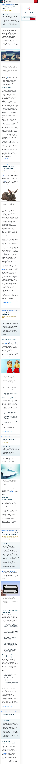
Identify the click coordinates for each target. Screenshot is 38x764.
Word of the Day (28, 10)
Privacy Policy (4, 158)
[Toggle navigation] (1, 1)
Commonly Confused (10, 4)
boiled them (8, 297)
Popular (17, 4)
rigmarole (28, 13)
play (14, 217)
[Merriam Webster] (28, 8)
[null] (32, 12)
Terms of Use (9, 158)
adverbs (10, 39)
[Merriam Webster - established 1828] (3, 1)
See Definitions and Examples (28, 14)
